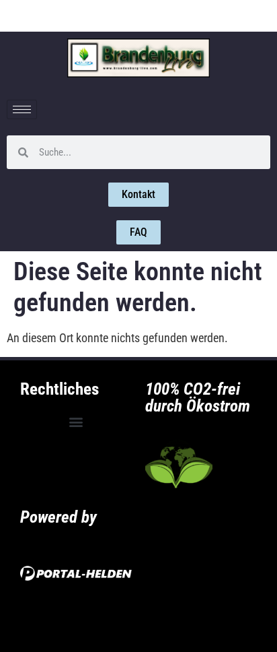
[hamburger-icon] (22, 109)
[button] (76, 422)
